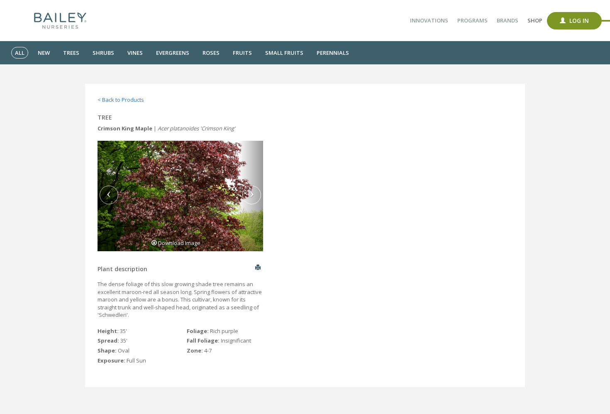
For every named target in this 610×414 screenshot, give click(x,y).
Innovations (429, 20)
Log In (578, 20)
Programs (472, 20)
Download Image (178, 243)
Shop (534, 20)
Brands (507, 20)
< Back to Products (121, 99)
